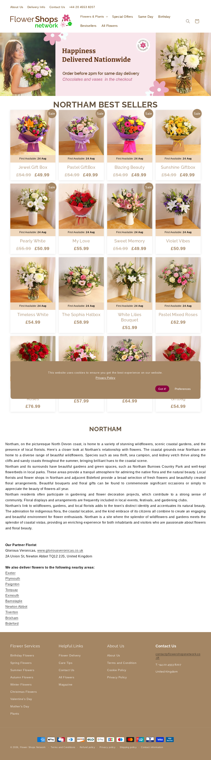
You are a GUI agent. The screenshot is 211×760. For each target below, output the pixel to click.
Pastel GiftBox (81, 167)
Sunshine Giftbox (178, 167)
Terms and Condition (121, 662)
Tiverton (11, 612)
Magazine (66, 684)
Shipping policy (128, 747)
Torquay (11, 590)
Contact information (152, 747)
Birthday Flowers (22, 655)
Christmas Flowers (23, 691)
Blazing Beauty (130, 167)
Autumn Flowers (21, 677)
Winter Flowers (21, 684)
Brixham (11, 618)
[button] (94, 16)
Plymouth (12, 578)
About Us (113, 655)
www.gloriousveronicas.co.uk (60, 550)
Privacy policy (108, 747)
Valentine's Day (21, 699)
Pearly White (33, 240)
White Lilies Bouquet (130, 317)
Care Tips (65, 662)
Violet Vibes (178, 240)
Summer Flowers (22, 670)
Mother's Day (19, 706)
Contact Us (66, 670)
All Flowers (66, 677)
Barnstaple (13, 601)
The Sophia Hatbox (81, 314)
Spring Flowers (21, 662)
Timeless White (32, 314)
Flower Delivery (70, 655)
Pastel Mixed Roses (178, 314)
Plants (14, 713)
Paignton (12, 584)
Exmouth (12, 595)
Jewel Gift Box (33, 167)
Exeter (10, 573)
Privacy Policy (117, 677)
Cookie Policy (116, 670)
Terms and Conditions (63, 747)
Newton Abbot (16, 606)
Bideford (12, 623)
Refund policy (87, 747)
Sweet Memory (129, 240)
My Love (81, 240)
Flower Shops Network (33, 747)
